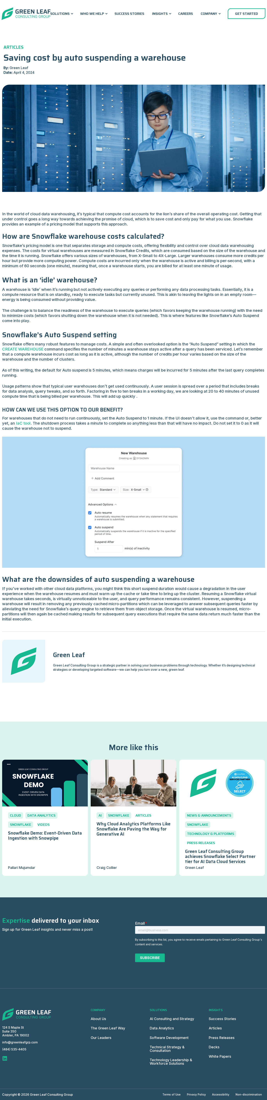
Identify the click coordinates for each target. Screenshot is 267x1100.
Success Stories (129, 13)
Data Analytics (162, 1028)
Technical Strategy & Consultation (167, 1049)
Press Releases (222, 1038)
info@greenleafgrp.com (20, 1042)
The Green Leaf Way (108, 1028)
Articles (215, 1028)
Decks (214, 1047)
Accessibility (220, 1094)
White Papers (220, 1056)
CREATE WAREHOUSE (22, 349)
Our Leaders (101, 1038)
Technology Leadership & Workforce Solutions (171, 1061)
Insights (160, 13)
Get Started (246, 13)
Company (209, 13)
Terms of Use (171, 1094)
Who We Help (92, 13)
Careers (185, 13)
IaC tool (23, 423)
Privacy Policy (196, 1094)
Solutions (60, 13)
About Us (98, 1019)
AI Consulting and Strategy (172, 1019)
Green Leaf (69, 655)
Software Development (169, 1038)
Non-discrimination (249, 1094)
